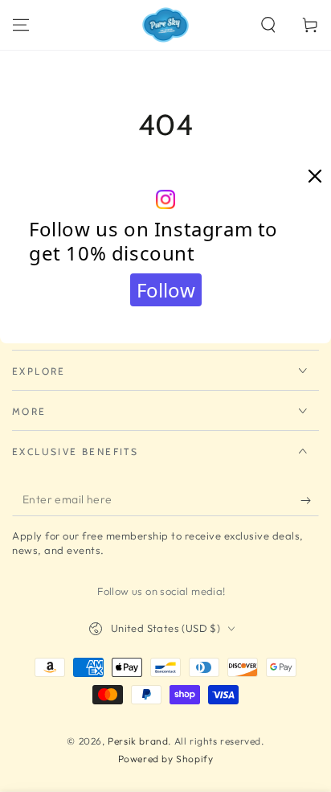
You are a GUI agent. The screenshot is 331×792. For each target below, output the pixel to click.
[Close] (315, 177)
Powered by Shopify (166, 759)
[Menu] (21, 25)
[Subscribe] (309, 500)
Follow (166, 290)
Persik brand (138, 741)
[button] (268, 25)
